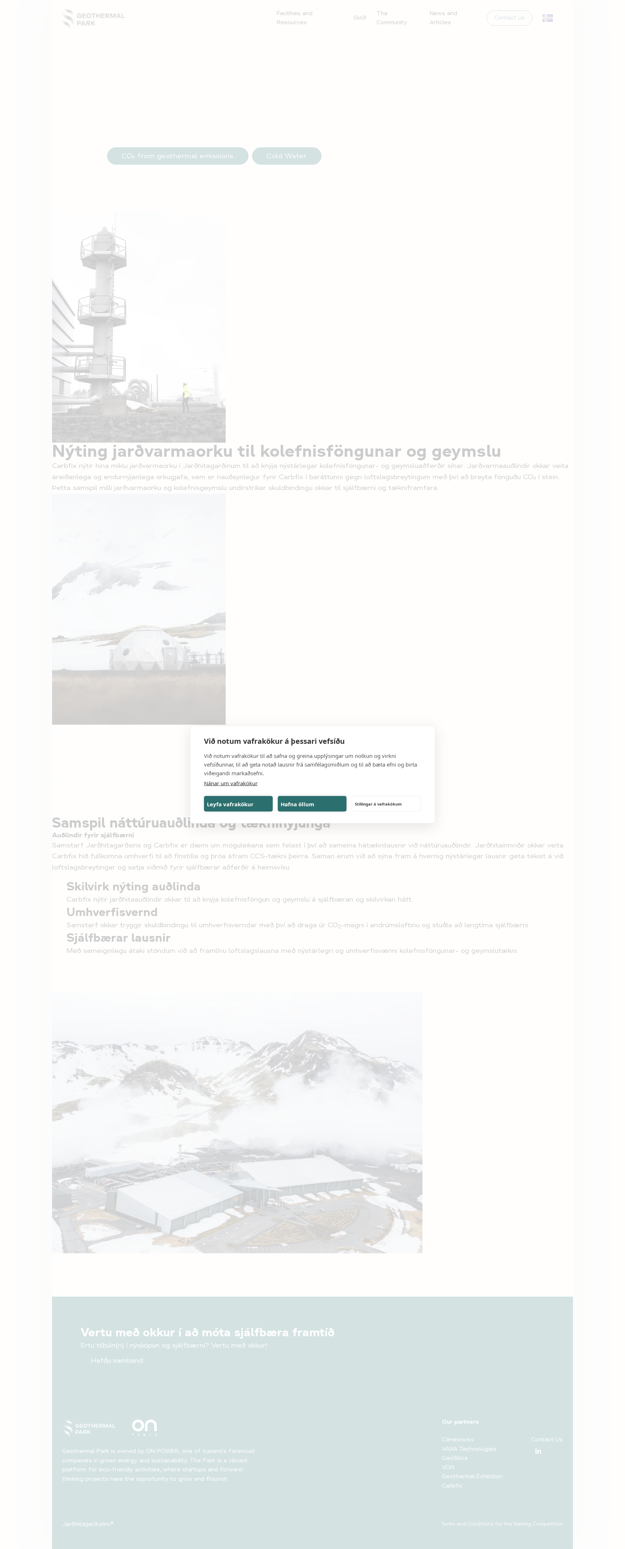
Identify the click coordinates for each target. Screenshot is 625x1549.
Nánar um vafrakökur (231, 783)
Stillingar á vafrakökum (378, 803)
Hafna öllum (297, 803)
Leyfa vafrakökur (230, 803)
